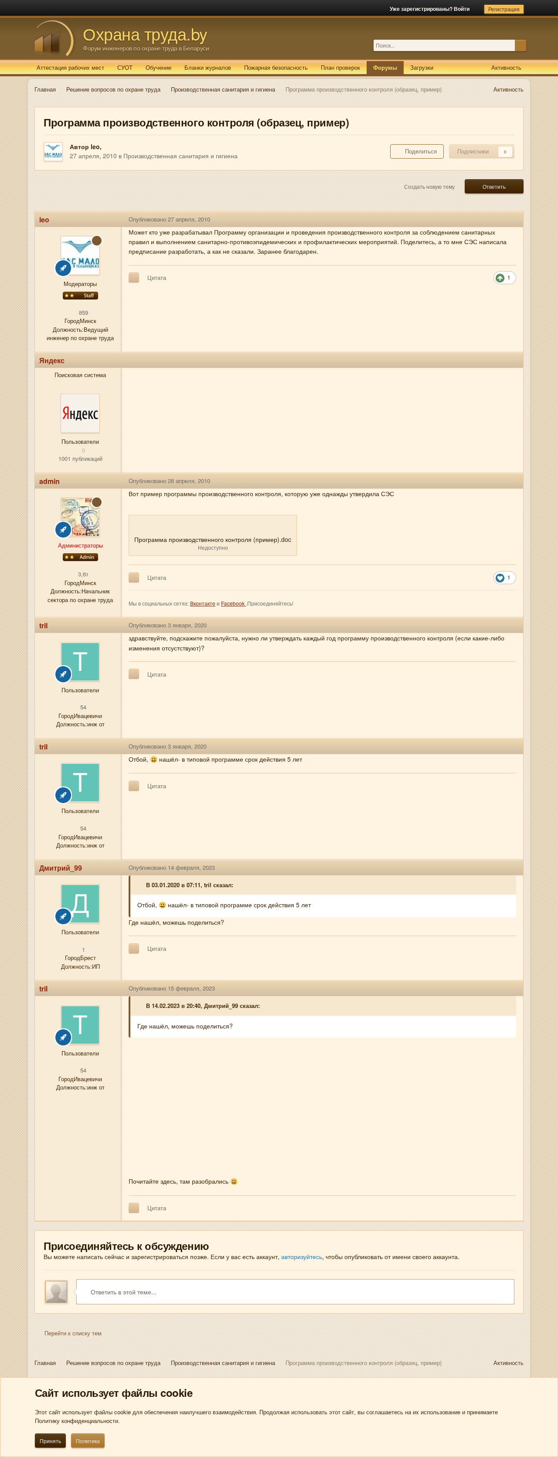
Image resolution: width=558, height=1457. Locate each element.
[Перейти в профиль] (80, 413)
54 (82, 707)
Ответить (494, 186)
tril (43, 625)
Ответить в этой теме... (123, 1291)
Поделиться (419, 151)
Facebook (233, 603)
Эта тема (502, 45)
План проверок (340, 67)
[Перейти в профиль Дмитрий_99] (80, 903)
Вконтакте (202, 603)
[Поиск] (520, 45)
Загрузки (421, 67)
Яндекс (52, 360)
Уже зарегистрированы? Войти (431, 9)
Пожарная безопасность (276, 67)
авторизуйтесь (301, 1256)
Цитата (156, 277)
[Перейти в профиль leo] (53, 151)
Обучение (158, 67)
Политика (88, 1440)
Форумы (385, 67)
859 (82, 312)
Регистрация (504, 9)
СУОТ (125, 67)
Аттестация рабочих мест (70, 67)
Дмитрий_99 (60, 868)
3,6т (82, 574)
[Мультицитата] (134, 277)
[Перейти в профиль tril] (80, 661)
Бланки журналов (207, 67)
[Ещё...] (510, 219)
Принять (50, 1440)
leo (95, 146)
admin (49, 481)
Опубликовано (169, 219)
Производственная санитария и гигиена (180, 155)
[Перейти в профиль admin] (80, 517)
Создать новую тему (429, 186)
